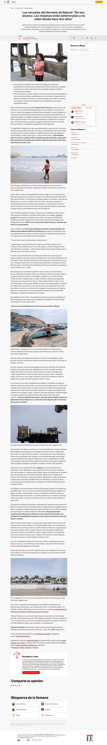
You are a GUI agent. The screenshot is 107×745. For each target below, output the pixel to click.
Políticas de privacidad (48, 734)
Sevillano (18, 715)
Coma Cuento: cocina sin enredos (78, 142)
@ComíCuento (75, 144)
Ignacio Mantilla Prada (21, 704)
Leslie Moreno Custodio (42, 634)
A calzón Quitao (75, 154)
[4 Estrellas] (17, 685)
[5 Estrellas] (19, 685)
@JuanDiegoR (75, 149)
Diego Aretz (47, 709)
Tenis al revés (74, 147)
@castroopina (75, 134)
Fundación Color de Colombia (80, 124)
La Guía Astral (74, 157)
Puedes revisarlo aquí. (23, 636)
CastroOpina (73, 132)
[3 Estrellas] (15, 685)
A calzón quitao (74, 152)
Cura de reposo (78, 116)
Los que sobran (74, 137)
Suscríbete (99, 2)
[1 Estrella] (11, 685)
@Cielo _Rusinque (76, 139)
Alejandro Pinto (78, 111)
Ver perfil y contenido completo (31, 672)
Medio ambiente (19, 8)
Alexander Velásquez (80, 118)
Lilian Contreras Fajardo (21, 709)
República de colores (80, 122)
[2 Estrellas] (13, 685)
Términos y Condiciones (39, 734)
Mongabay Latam (30, 37)
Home (12, 8)
